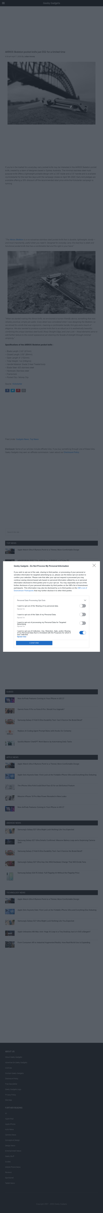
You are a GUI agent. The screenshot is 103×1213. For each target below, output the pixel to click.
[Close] (95, 566)
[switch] (82, 606)
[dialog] (51, 606)
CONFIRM (34, 643)
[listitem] (51, 600)
